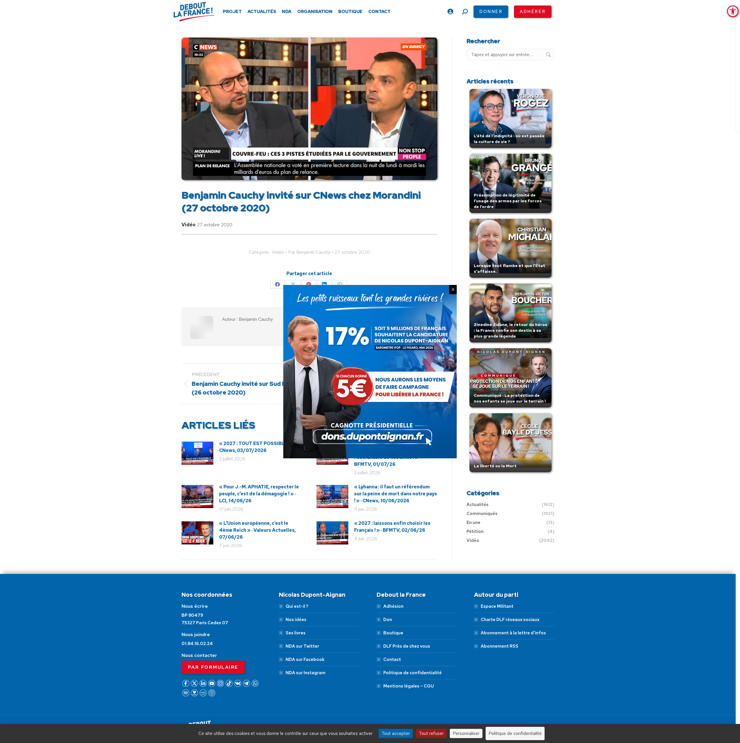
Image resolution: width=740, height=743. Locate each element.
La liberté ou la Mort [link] (495, 465)
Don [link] (387, 619)
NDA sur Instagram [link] (305, 673)
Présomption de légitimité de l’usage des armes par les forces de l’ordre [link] (508, 200)
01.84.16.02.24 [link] (197, 643)
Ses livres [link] (296, 633)
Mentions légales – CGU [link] (408, 686)
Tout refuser (431, 733)
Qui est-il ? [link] (297, 606)
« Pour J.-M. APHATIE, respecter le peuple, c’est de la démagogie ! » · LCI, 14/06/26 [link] (259, 494)
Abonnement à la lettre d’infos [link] (513, 633)
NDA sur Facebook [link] (305, 659)
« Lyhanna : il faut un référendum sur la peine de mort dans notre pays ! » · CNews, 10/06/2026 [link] (395, 494)
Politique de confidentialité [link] (412, 673)
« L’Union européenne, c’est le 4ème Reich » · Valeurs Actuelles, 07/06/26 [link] (257, 530)
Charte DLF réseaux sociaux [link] (510, 619)
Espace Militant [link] (497, 606)
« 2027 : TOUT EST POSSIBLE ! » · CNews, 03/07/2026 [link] (257, 446)
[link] (733, 11)
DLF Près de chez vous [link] (406, 646)
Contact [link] (392, 659)
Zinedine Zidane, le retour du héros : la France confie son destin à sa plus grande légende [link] (510, 330)
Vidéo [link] (188, 225)
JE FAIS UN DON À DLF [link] (619, 712)
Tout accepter (396, 733)
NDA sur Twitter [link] (302, 646)
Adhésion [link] (393, 606)
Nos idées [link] (296, 619)
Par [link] (309, 252)
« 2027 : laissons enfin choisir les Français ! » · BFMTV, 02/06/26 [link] (392, 526)
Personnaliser (466, 733)
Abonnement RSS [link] (499, 646)
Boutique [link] (393, 633)
